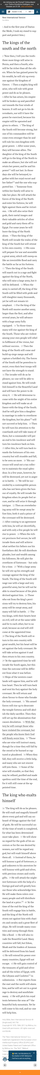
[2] (14, 182)
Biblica (7, 20)
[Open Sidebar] (20, 1072)
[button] (38, 4)
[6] (29, 1000)
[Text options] (37, 12)
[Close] (34, 1053)
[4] (22, 901)
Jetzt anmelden (26, 6)
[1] (10, 169)
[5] (29, 975)
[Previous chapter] (5, 1065)
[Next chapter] (35, 1065)
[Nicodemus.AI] (5, 1059)
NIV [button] (30, 12)
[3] (31, 419)
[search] (18, 12)
